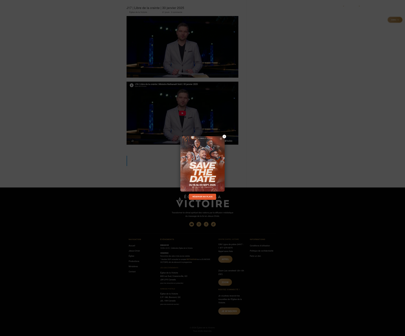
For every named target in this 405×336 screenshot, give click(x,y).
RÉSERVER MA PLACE (202, 197)
